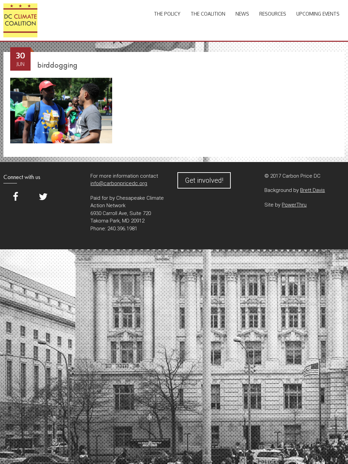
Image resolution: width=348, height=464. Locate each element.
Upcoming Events (318, 14)
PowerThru (294, 205)
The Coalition (208, 14)
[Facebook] (15, 196)
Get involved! (204, 180)
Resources (272, 14)
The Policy (167, 14)
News (242, 14)
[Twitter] (43, 196)
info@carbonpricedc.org (118, 183)
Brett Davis (312, 190)
